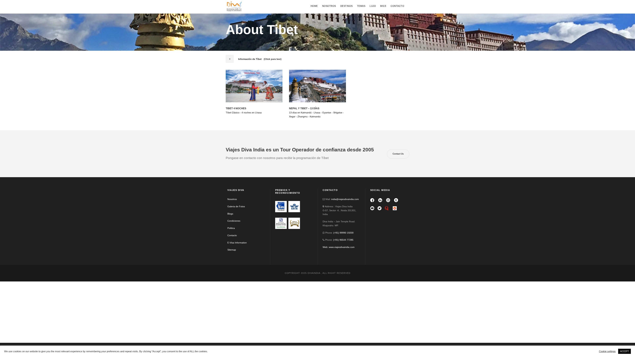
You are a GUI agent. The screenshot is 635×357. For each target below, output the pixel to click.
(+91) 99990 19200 (343, 232)
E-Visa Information (237, 242)
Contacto (232, 235)
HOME (314, 6)
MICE (383, 6)
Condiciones (233, 220)
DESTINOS (346, 6)
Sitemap (231, 249)
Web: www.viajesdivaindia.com (339, 247)
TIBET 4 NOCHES (236, 108)
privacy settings (152, 349)
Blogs (230, 213)
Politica (231, 228)
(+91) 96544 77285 (343, 239)
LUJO (373, 6)
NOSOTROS (329, 6)
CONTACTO (397, 6)
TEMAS (361, 6)
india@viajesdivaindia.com (345, 199)
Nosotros (232, 199)
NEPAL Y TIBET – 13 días (304, 108)
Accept (601, 349)
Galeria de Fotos (236, 206)
